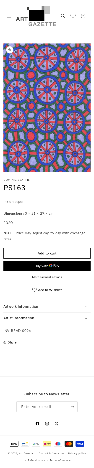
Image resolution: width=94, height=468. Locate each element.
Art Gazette (26, 453)
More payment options (47, 277)
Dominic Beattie (16, 179)
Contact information (51, 453)
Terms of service (60, 460)
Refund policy (36, 460)
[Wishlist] (73, 16)
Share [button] (12, 342)
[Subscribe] (72, 406)
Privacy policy (77, 453)
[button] (9, 16)
